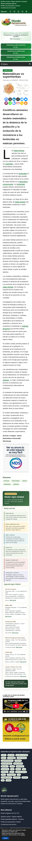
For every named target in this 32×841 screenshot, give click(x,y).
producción (18, 760)
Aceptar (5, 838)
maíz (24, 769)
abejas (3, 774)
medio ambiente (18, 763)
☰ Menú (4, 64)
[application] (16, 705)
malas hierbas (19, 150)
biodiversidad (20, 766)
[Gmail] (18, 103)
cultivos (4, 755)
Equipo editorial (16, 1)
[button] (16, 46)
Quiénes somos (5, 1)
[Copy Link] (22, 103)
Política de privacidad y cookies (10, 5)
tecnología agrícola (6, 777)
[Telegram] (22, 99)
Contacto (24, 1)
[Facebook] (6, 99)
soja (3, 780)
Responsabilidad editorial (8, 3)
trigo (19, 774)
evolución (6, 480)
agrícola (18, 769)
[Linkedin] (14, 99)
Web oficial (13, 600)
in (22, 11)
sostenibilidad (11, 758)
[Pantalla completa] (27, 711)
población (16, 484)
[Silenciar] (24, 711)
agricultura (11, 755)
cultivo (12, 772)
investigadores (11, 774)
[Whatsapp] (10, 103)
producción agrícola (21, 772)
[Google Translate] (14, 103)
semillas (8, 780)
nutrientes (9, 164)
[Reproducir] (5, 711)
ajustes (23, 835)
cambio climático (21, 758)
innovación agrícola (7, 763)
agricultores (5, 766)
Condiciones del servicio (8, 7)
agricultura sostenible (21, 755)
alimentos (24, 777)
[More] (26, 103)
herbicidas (23, 173)
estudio (12, 766)
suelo (12, 769)
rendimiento (17, 777)
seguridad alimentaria (7, 760)
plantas (3, 758)
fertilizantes (5, 772)
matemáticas (7, 484)
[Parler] (6, 103)
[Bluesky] (26, 99)
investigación (5, 769)
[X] (10, 99)
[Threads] (18, 99)
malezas (6, 380)
